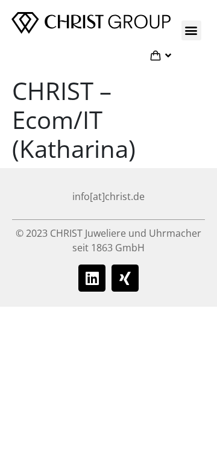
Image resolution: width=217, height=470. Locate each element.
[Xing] (125, 278)
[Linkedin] (91, 278)
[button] (191, 30)
